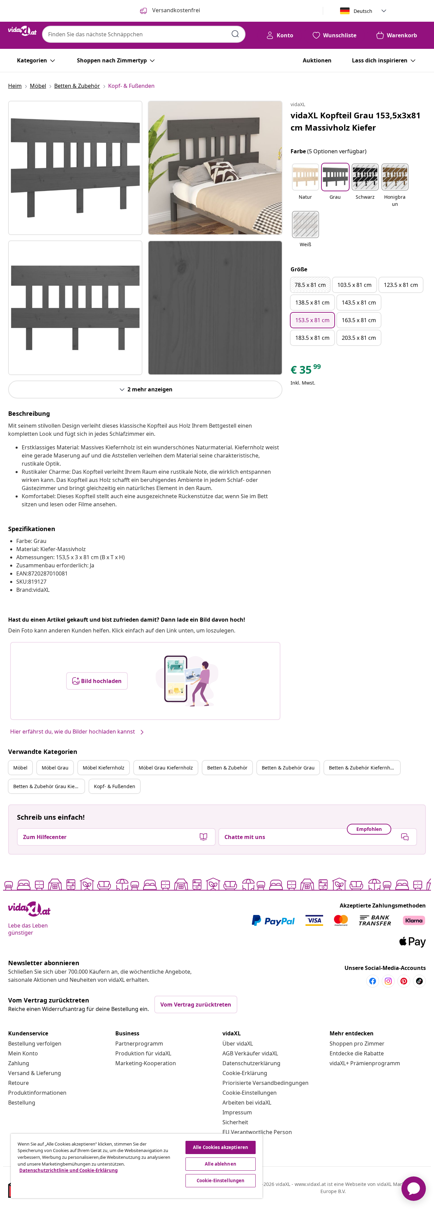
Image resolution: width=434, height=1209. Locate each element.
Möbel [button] (20, 767)
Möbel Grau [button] (55, 767)
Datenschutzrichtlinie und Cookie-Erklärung (68, 1170)
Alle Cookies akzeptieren (220, 1147)
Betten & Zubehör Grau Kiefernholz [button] (48, 786)
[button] (305, 185)
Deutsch (363, 11)
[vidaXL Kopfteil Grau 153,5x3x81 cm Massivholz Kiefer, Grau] (75, 167)
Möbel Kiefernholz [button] (103, 767)
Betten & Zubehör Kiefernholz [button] (363, 767)
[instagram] (388, 981)
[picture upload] (187, 681)
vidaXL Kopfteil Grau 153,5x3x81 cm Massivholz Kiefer (356, 121)
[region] (136, 1166)
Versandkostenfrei (175, 10)
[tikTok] (419, 981)
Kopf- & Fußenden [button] (114, 786)
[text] (306, 371)
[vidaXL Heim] (22, 31)
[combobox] (143, 34)
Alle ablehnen (220, 1164)
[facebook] (372, 981)
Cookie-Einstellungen (249, 1092)
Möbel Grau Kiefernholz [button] (166, 767)
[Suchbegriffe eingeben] (235, 33)
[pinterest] (403, 981)
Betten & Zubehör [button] (227, 767)
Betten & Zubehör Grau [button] (288, 767)
